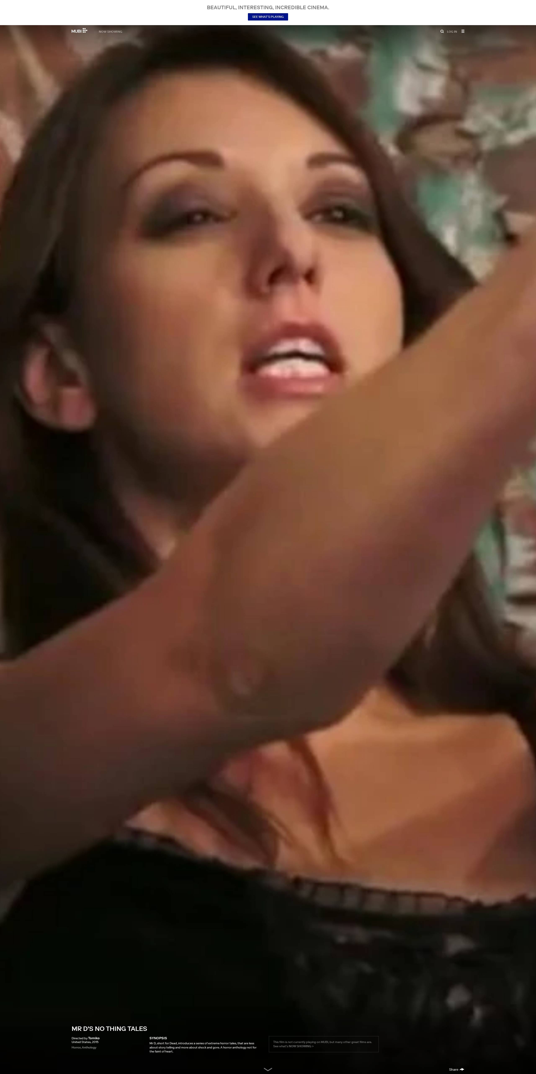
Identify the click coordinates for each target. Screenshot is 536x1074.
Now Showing (110, 31)
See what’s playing (268, 17)
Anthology (89, 1047)
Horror (76, 1047)
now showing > (301, 1046)
